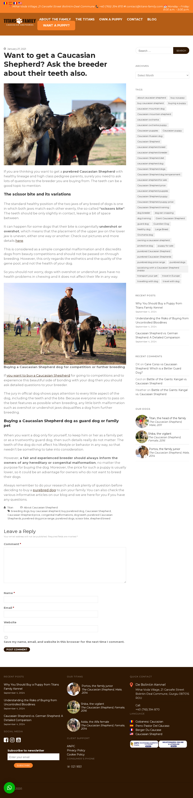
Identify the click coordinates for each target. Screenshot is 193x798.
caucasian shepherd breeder (152, 152)
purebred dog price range (38, 518)
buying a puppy (177, 103)
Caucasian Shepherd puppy (152, 196)
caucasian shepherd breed (151, 147)
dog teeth (80, 514)
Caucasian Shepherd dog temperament (158, 174)
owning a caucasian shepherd (153, 240)
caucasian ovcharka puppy (152, 125)
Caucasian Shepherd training (153, 207)
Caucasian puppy (172, 130)
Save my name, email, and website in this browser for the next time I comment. (64, 642)
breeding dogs (20, 511)
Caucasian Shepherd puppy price (155, 201)
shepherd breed (100, 518)
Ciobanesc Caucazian (148, 721)
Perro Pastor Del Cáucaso (151, 725)
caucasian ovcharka (148, 119)
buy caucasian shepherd (45, 511)
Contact (135, 19)
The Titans (85, 19)
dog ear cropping (164, 212)
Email (9, 608)
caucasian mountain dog (151, 108)
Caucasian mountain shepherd (154, 114)
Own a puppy (110, 19)
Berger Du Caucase (147, 730)
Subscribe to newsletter (26, 750)
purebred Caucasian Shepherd (153, 251)
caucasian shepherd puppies (152, 190)
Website (10, 622)
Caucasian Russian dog (149, 136)
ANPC (71, 746)
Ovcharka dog (145, 234)
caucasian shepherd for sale (152, 179)
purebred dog (44, 490)
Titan (10, 507)
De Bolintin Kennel (151, 684)
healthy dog (143, 229)
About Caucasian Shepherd (41, 507)
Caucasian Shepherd (98, 511)
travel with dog (171, 281)
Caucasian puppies (147, 130)
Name (9, 593)
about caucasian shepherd (151, 97)
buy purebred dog (72, 511)
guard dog (143, 223)
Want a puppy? (56, 25)
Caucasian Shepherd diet (150, 158)
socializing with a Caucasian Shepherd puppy (158, 269)
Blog (152, 19)
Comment (12, 544)
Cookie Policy (76, 754)
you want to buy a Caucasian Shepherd (38, 375)
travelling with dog (147, 281)
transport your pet (147, 275)
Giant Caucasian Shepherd (170, 218)
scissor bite (82, 518)
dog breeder (143, 212)
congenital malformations (57, 514)
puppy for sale (165, 245)
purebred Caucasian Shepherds (154, 256)
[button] (9, 787)
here (19, 241)
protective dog (145, 245)
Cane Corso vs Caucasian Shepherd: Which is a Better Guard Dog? (158, 368)
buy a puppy (178, 97)
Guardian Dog (161, 223)
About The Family (55, 19)
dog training (144, 218)
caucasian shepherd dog (150, 163)
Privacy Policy (76, 750)
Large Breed (161, 229)
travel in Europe (171, 275)
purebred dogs (65, 518)
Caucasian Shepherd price (24, 514)
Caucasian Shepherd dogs (151, 169)
